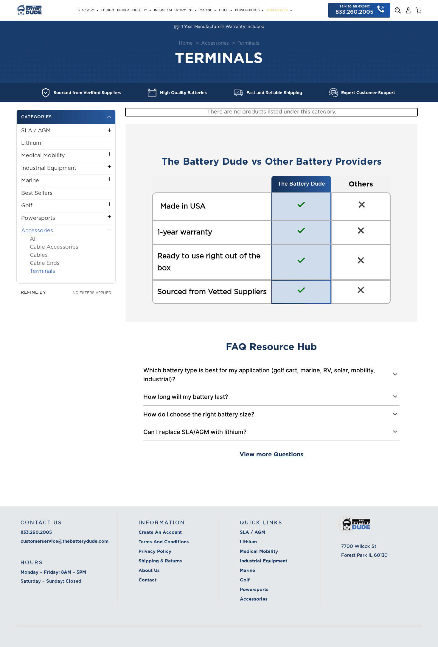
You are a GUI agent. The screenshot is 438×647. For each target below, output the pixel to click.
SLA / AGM (86, 10)
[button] (66, 117)
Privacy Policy (155, 551)
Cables (39, 255)
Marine (206, 10)
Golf (223, 10)
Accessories (277, 10)
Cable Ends (45, 263)
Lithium (107, 10)
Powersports (247, 10)
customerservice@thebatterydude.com (64, 541)
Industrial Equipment (173, 10)
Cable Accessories (54, 247)
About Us (149, 570)
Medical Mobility (132, 10)
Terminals (42, 271)
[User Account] (408, 10)
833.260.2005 (36, 532)
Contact (147, 580)
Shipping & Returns (160, 561)
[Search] (398, 10)
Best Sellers (36, 193)
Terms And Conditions (164, 542)
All (33, 239)
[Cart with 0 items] (419, 10)
